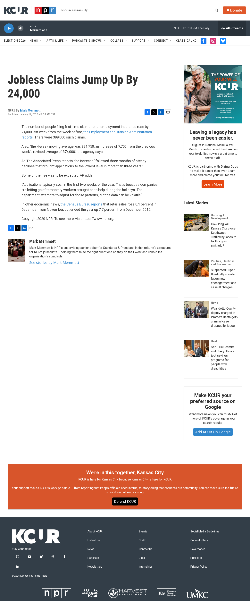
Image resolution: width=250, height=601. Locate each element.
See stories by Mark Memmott (54, 262)
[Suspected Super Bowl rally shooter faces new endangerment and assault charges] (196, 268)
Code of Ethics (199, 540)
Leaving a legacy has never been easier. (212, 135)
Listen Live (94, 540)
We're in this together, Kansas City (125, 472)
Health (215, 341)
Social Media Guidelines (204, 531)
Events (143, 531)
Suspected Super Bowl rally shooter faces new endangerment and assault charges (223, 278)
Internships (146, 566)
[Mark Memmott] (16, 250)
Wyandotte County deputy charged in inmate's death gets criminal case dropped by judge (224, 317)
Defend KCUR (125, 501)
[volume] (20, 28)
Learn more (213, 184)
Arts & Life (55, 40)
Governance (197, 549)
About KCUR (95, 531)
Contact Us (145, 549)
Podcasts (93, 557)
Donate (236, 10)
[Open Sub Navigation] (41, 40)
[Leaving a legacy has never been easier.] (213, 94)
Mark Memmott (30, 110)
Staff (142, 540)
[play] (9, 28)
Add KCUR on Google (213, 432)
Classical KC (186, 40)
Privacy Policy (198, 566)
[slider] (26, 28)
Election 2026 (15, 40)
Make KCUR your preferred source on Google (212, 401)
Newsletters (95, 566)
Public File (196, 557)
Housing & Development (219, 217)
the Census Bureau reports (81, 204)
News (34, 40)
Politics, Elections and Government (223, 263)
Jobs (142, 557)
